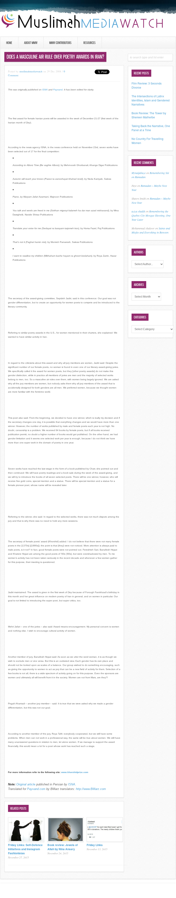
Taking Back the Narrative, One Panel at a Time (151, 128)
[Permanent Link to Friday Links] (105, 841)
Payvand (58, 89)
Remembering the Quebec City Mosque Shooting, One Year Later (151, 215)
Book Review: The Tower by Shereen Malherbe (149, 115)
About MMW (30, 43)
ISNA (45, 89)
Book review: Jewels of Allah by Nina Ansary (62, 847)
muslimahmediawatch (30, 71)
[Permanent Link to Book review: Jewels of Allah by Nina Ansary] (65, 841)
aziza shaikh (138, 211)
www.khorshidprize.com (74, 772)
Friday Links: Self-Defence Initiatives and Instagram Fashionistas (25, 849)
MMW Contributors (60, 43)
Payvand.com (36, 789)
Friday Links (95, 845)
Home (9, 43)
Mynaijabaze (139, 173)
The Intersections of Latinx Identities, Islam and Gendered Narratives (151, 100)
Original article (25, 784)
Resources (89, 43)
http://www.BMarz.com (91, 789)
